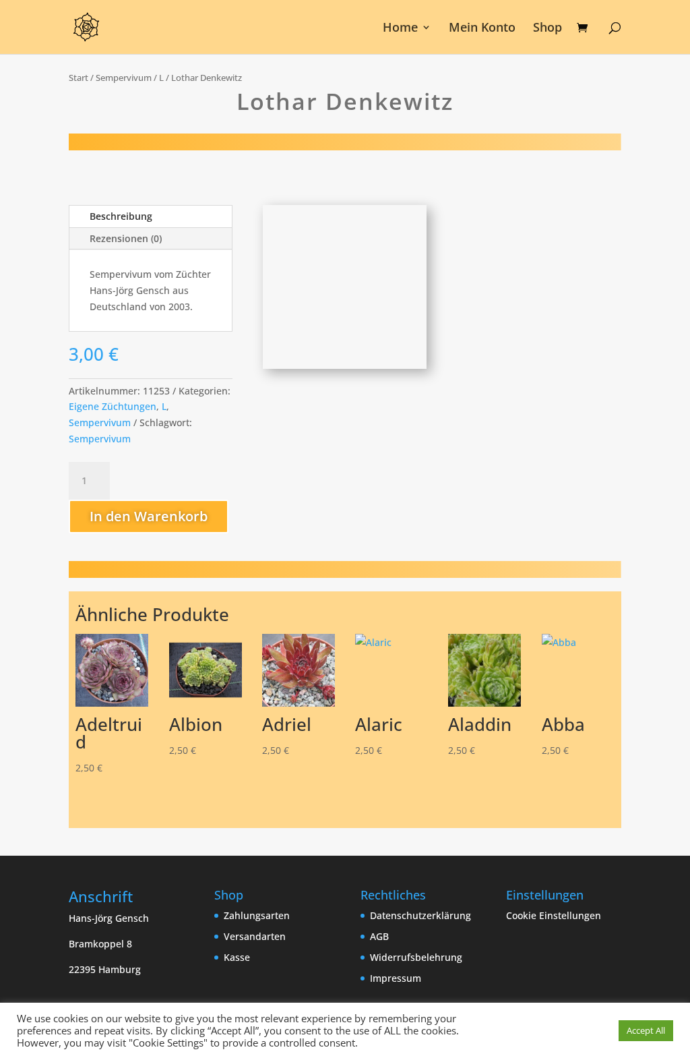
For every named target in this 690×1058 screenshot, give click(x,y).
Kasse (237, 957)
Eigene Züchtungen (112, 406)
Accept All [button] (646, 1030)
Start (78, 77)
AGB (379, 936)
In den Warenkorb (149, 516)
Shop (547, 28)
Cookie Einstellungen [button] (553, 915)
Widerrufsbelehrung (416, 957)
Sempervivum (124, 77)
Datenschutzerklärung (420, 915)
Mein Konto (482, 28)
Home (400, 28)
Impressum (395, 978)
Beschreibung (121, 216)
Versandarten (255, 936)
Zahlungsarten (257, 915)
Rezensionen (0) (126, 238)
